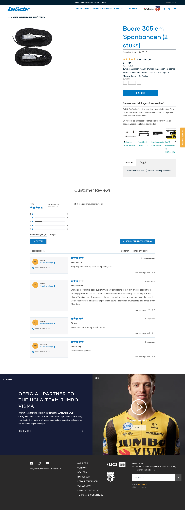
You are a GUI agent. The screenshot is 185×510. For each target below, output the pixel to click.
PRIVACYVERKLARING (88, 490)
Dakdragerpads (158, 142)
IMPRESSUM (83, 477)
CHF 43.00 (156, 145)
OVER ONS (82, 463)
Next (175, 141)
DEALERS (82, 472)
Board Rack (142, 142)
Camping (119, 9)
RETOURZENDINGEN (87, 481)
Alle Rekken (82, 9)
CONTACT (82, 468)
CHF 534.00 (129, 145)
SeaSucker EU (143, 484)
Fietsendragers (101, 9)
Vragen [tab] (53, 235)
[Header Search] (165, 9)
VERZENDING (84, 486)
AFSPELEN (139, 428)
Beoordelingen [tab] (38, 235)
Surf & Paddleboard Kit (170, 145)
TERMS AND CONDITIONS (90, 495)
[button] (174, 9)
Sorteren (125, 251)
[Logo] (19, 9)
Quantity (126, 79)
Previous (124, 141)
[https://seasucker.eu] (10, 17)
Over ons (133, 9)
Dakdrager (128, 142)
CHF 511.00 (143, 145)
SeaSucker (129, 52)
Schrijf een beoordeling (140, 242)
